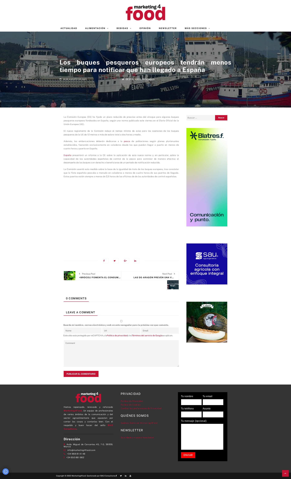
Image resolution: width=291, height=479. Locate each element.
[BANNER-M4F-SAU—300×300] (206, 263)
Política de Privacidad (132, 401)
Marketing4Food (73, 410)
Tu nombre (187, 396)
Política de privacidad (117, 335)
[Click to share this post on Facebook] (106, 260)
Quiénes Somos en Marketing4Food (139, 423)
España (67, 155)
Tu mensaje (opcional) (194, 421)
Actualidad (68, 28)
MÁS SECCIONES (196, 28)
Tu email (207, 396)
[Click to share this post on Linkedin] (136, 260)
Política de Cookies (131, 405)
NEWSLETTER (168, 28)
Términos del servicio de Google (147, 335)
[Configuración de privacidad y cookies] (5, 471)
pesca (127, 141)
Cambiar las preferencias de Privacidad (141, 408)
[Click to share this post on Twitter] (116, 260)
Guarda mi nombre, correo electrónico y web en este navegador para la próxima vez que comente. (116, 325)
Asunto (207, 408)
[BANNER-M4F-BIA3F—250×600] (206, 177)
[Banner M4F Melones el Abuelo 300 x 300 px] (206, 322)
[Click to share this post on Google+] (126, 260)
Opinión (145, 28)
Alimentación (95, 28)
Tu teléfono (187, 408)
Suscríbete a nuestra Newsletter (137, 437)
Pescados (148, 79)
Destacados (133, 79)
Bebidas (122, 28)
